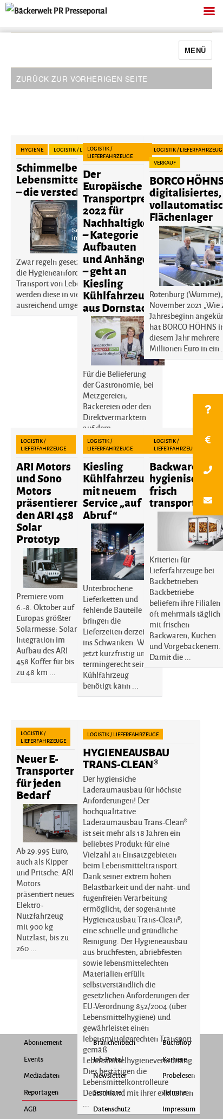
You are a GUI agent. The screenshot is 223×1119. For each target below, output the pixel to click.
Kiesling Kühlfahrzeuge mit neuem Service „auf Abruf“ (119, 490)
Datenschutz (111, 1109)
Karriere (174, 1059)
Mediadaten (42, 1075)
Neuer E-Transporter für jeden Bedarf (45, 776)
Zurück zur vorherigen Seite (82, 78)
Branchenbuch (114, 1042)
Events (33, 1059)
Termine (174, 1092)
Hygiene (32, 149)
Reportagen (41, 1092)
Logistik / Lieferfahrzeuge (110, 152)
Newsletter (110, 1075)
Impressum (178, 1109)
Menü (195, 50)
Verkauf (165, 162)
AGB (30, 1109)
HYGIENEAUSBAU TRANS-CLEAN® (126, 757)
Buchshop (176, 1042)
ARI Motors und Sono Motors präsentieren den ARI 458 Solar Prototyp (48, 502)
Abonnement (43, 1042)
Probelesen (178, 1075)
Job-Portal (108, 1059)
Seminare (107, 1092)
